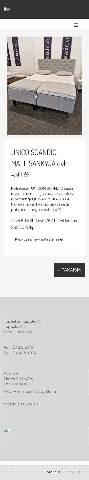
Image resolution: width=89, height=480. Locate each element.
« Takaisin (70, 269)
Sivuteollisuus (73, 472)
